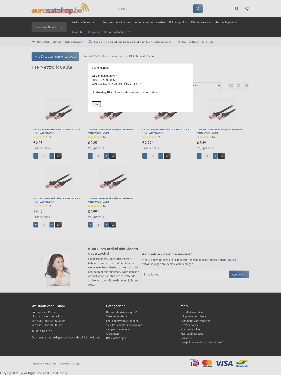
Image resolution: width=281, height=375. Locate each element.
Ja (96, 104)
